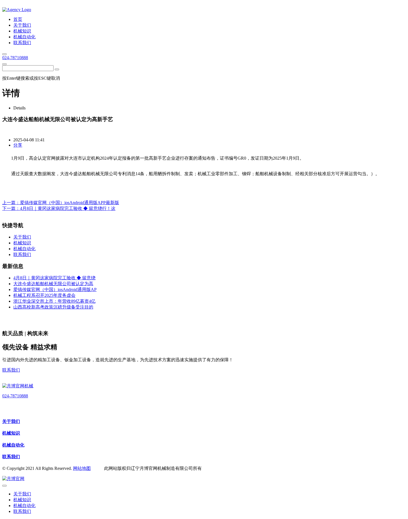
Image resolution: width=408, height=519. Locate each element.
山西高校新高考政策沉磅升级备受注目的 (53, 307)
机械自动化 (13, 445)
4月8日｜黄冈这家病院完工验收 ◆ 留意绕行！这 (67, 208)
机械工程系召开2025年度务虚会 (44, 295)
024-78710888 (15, 57)
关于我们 (11, 421)
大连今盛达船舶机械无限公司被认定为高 (53, 283)
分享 (17, 145)
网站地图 (82, 468)
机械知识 (11, 433)
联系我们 (11, 370)
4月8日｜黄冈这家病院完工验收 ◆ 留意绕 (54, 277)
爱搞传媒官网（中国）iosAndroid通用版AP (55, 289)
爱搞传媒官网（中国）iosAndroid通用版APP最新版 (69, 202)
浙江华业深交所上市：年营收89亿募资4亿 (54, 301)
